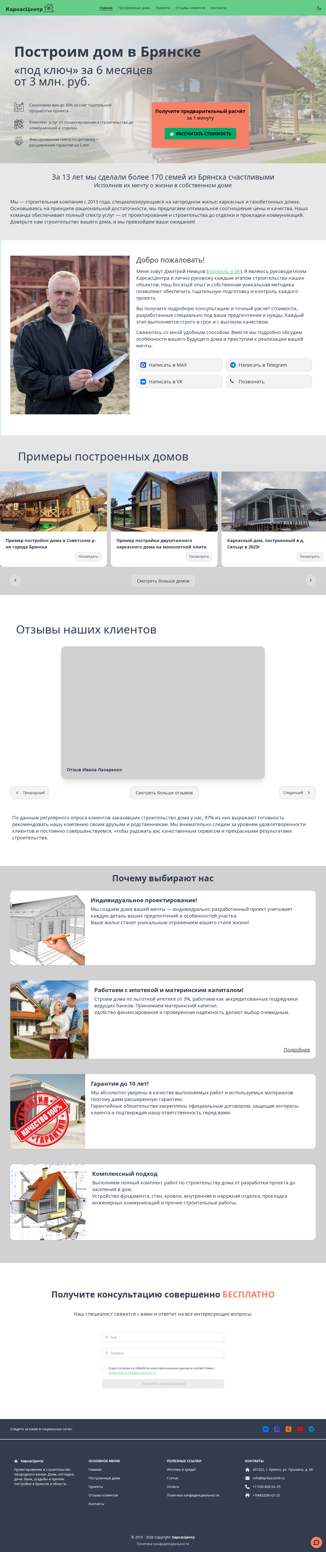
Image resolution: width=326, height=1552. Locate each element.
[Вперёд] (310, 580)
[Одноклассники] (288, 1429)
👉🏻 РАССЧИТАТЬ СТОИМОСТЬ (200, 134)
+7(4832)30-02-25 (266, 1495)
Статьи (172, 1478)
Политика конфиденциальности (193, 1495)
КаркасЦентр (183, 1537)
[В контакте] (265, 1429)
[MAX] (277, 1429)
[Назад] (15, 580)
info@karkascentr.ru (269, 1478)
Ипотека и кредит (181, 1469)
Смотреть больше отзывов (164, 793)
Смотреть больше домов (163, 581)
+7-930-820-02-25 (266, 1486)
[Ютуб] (300, 1429)
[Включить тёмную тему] (319, 8)
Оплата (173, 1486)
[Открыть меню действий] (316, 1542)
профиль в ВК (224, 271)
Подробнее (297, 1049)
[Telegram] (311, 1429)
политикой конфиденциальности (132, 1373)
